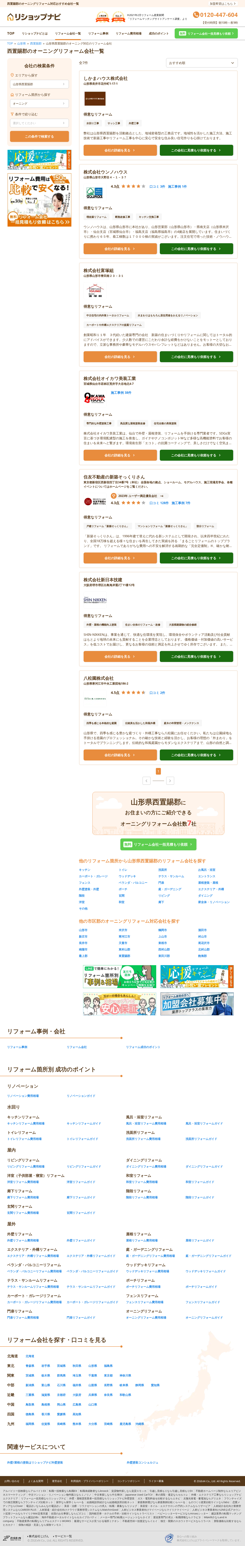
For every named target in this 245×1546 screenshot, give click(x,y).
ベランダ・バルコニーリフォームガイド (92, 1271)
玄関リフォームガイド (81, 1213)
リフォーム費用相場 (129, 33)
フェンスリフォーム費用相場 (144, 1302)
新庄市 (83, 936)
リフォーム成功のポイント (143, 1047)
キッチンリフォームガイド (84, 1123)
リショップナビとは (35, 33)
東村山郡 (124, 949)
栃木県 (45, 1375)
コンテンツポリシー (128, 1481)
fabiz (208, 1502)
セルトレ (172, 1494)
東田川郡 (164, 956)
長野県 (108, 1385)
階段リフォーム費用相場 (142, 1197)
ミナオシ (96, 1521)
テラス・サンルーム (171, 876)
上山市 (162, 936)
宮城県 (61, 1366)
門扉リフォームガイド (81, 1317)
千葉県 (92, 1375)
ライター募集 (156, 1481)
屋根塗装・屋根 (208, 883)
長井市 (83, 943)
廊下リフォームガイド (81, 1197)
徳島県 (30, 1414)
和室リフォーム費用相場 (142, 1182)
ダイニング (205, 895)
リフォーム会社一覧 (68, 33)
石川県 (61, 1385)
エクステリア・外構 (211, 889)
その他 (83, 908)
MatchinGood (78, 1509)
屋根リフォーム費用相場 (142, 1240)
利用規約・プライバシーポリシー (90, 1481)
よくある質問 (35, 1481)
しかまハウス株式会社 (106, 78)
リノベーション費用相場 (23, 1096)
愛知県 (155, 1385)
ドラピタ (177, 1517)
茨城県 (30, 1375)
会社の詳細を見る (120, 150)
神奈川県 (125, 1375)
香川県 (45, 1414)
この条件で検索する (39, 136)
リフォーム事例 (98, 33)
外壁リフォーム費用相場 (23, 1240)
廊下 (161, 902)
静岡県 (139, 1385)
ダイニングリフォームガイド (204, 1166)
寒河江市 (124, 936)
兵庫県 (92, 1395)
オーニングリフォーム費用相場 (146, 1317)
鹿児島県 (125, 1424)
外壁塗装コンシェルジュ (142, 1462)
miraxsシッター (182, 1513)
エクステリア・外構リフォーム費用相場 (33, 1256)
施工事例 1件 (177, 186)
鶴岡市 (162, 930)
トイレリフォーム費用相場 (24, 1139)
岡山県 (61, 1404)
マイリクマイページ (155, 1509)
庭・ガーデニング (169, 889)
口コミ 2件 (157, 692)
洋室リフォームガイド (81, 1182)
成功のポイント (159, 33)
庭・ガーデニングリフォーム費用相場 (150, 1256)
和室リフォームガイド (200, 1182)
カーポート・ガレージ (93, 876)
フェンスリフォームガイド (203, 1302)
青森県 (30, 1366)
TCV (138, 1494)
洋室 (82, 902)
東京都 (108, 1375)
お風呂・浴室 (206, 870)
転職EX (63, 1491)
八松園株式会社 (99, 678)
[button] (206, 33)
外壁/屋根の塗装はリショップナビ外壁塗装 (35, 1462)
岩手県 (45, 1366)
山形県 (21, 43)
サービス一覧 (63, 1536)
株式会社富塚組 (99, 270)
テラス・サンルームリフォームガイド (91, 1287)
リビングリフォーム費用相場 (25, 1166)
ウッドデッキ (127, 876)
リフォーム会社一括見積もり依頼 (158, 844)
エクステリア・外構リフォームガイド (91, 1256)
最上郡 (83, 956)
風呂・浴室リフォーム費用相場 (146, 1123)
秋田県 (77, 1366)
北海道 (30, 1356)
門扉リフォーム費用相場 (23, 1317)
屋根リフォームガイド (200, 1240)
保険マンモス (39, 1524)
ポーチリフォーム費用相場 (143, 1287)
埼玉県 (77, 1375)
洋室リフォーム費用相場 (23, 1182)
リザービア (175, 1506)
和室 (121, 902)
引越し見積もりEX (171, 1491)
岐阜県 (124, 1385)
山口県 (92, 1404)
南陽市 (83, 949)
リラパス (186, 1521)
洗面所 (162, 870)
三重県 (30, 1395)
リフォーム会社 (77, 1047)
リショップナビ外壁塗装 (102, 1498)
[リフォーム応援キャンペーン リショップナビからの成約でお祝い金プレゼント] (39, 160)
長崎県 (61, 1424)
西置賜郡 (36, 43)
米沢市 (123, 930)
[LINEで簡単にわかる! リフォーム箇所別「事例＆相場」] (119, 976)
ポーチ (123, 889)
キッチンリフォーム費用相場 (25, 1123)
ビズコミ (68, 1513)
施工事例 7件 (181, 503)
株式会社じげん (39, 1536)
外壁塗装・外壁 (89, 889)
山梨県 (92, 1385)
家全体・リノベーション (214, 902)
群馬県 (61, 1375)
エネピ (159, 1498)
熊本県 (77, 1424)
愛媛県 (61, 1414)
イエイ (139, 1521)
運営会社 (57, 1481)
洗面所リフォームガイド (201, 1139)
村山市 (202, 936)
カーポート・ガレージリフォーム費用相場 (34, 1302)
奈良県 (108, 1395)
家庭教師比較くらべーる (161, 1502)
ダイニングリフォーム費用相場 (146, 1166)
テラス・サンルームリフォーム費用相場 (33, 1287)
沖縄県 (139, 1424)
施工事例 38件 (121, 392)
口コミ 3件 (157, 186)
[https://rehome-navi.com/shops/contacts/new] (197, 1003)
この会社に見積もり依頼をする (196, 150)
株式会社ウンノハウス (106, 172)
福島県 (108, 1366)
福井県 (77, 1385)
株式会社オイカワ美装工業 (110, 378)
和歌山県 (125, 1395)
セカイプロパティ (69, 1517)
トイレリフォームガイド (82, 1139)
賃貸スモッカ (129, 1491)
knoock (94, 1491)
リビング (164, 895)
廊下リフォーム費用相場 (23, 1197)
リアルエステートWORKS (44, 1521)
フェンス (84, 883)
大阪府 (77, 1395)
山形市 (83, 930)
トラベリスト (121, 1513)
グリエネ (202, 1498)
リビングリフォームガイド (84, 1166)
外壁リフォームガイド (81, 1240)
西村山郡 (164, 949)
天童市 (123, 943)
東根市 (162, 943)
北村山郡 (204, 949)
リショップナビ (43, 1498)
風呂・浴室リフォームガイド (204, 1123)
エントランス (206, 876)
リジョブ (100, 1506)
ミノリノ (60, 1494)
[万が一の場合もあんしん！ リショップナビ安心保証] (119, 1003)
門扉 (161, 883)
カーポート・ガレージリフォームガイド (92, 1302)
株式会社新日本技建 (103, 579)
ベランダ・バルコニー (133, 883)
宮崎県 (108, 1424)
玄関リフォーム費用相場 (23, 1213)
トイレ (123, 870)
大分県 (92, 1424)
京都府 (61, 1395)
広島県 (77, 1404)
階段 (82, 895)
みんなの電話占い (43, 1506)
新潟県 (30, 1385)
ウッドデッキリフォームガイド (206, 1271)
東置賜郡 (124, 956)
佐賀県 (45, 1424)
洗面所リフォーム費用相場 (143, 1139)
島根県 (45, 1404)
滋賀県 (45, 1395)
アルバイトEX (24, 1491)
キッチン (84, 870)
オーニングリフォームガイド (204, 1317)
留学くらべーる (70, 1502)
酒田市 (202, 930)
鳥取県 (30, 1404)
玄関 (121, 895)
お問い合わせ (11, 1481)
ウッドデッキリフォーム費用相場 (147, 1271)
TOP (11, 33)
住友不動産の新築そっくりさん (114, 477)
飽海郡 (202, 956)
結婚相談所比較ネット (111, 1502)
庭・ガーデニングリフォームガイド (209, 1256)
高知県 (77, 1414)
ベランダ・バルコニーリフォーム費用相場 (34, 1271)
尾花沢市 (204, 943)
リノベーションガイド (81, 1096)
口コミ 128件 (159, 503)
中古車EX (108, 1494)
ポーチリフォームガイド (201, 1287)
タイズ (125, 1517)
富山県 (45, 1385)
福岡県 (30, 1424)
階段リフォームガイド (200, 1197)
